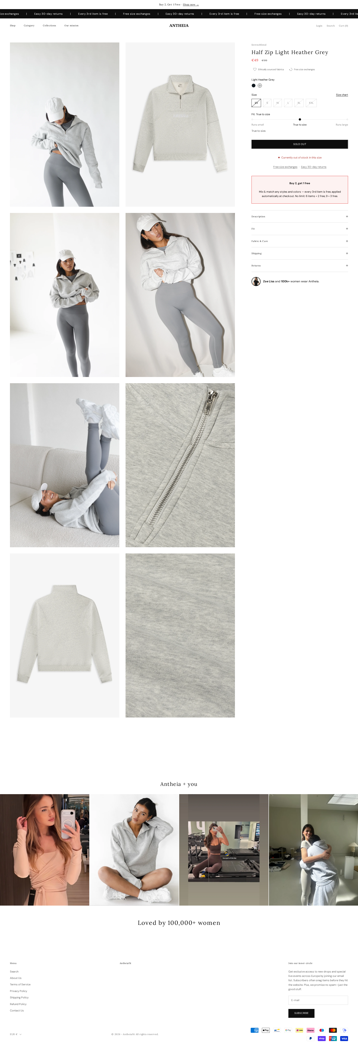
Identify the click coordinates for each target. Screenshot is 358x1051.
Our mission (71, 25)
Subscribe (301, 1013)
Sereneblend (259, 44)
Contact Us (17, 1010)
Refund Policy (18, 1004)
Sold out (299, 144)
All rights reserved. (147, 1034)
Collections (49, 25)
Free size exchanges (285, 167)
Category (29, 25)
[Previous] (8, 850)
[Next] (350, 850)
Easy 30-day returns (314, 167)
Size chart (342, 95)
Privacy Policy (18, 991)
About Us (16, 978)
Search (14, 971)
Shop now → (191, 4)
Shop (13, 25)
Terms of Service (20, 984)
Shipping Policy (19, 997)
